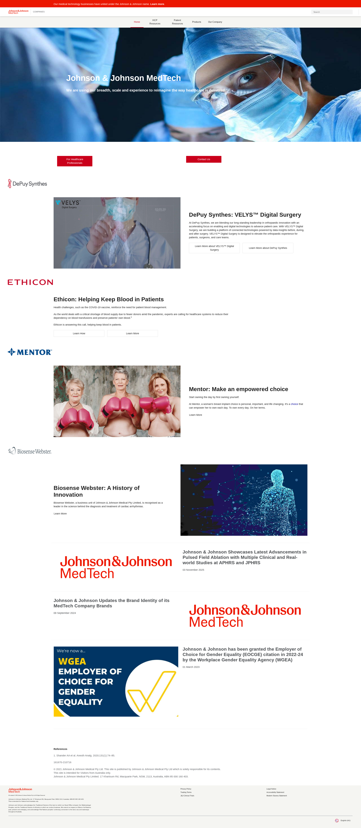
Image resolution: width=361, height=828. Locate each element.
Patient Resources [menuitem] (177, 22)
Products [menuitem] (196, 22)
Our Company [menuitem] (215, 22)
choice (294, 404)
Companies (39, 12)
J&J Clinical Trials (187, 796)
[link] (74, 161)
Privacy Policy (185, 789)
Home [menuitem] (137, 22)
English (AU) (345, 821)
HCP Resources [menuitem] (154, 22)
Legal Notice (271, 789)
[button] (351, 3)
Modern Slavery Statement (277, 796)
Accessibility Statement (275, 792)
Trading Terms (185, 792)
